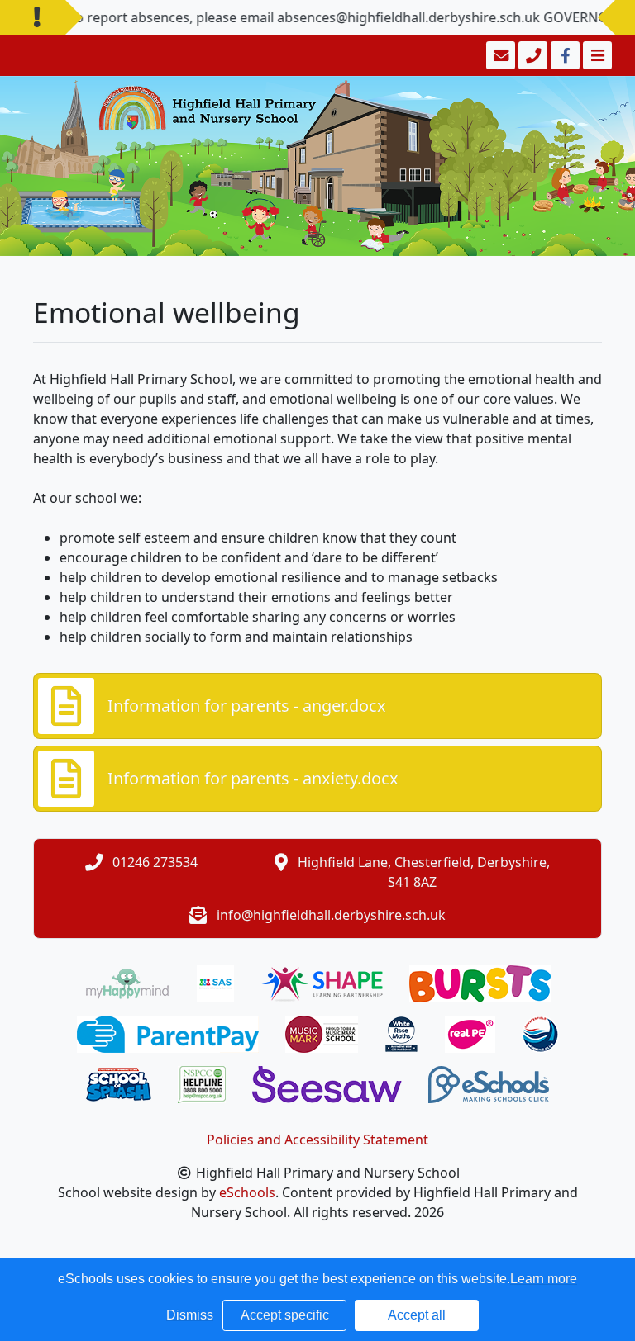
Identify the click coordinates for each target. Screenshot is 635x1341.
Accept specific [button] (285, 1315)
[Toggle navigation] (596, 55)
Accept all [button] (417, 1315)
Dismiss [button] (189, 1315)
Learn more (543, 1279)
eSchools (247, 1192)
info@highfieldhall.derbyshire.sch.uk (331, 915)
